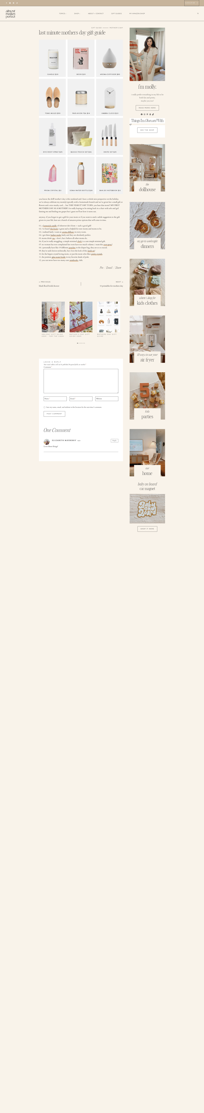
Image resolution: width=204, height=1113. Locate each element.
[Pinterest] (13, 3)
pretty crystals (96, 254)
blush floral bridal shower (49, 284)
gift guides (116, 13)
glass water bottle (58, 257)
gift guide (96, 28)
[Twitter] (17, 3)
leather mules (56, 235)
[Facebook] (6, 3)
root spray (108, 244)
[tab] (77, 343)
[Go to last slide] (45, 321)
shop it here (147, 529)
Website (99, 399)
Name (47, 399)
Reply (115, 441)
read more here (147, 108)
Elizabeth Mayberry (64, 440)
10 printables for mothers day (111, 284)
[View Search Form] (199, 13)
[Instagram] (10, 3)
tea (53, 238)
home (147, 473)
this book (54, 229)
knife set (91, 251)
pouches (72, 247)
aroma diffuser (68, 232)
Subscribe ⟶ (191, 3)
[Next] (116, 321)
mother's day (116, 28)
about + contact (96, 13)
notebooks (74, 260)
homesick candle (50, 225)
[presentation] (53, 317)
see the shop (147, 130)
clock (79, 241)
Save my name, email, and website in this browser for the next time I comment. (74, 407)
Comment (48, 367)
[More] (118, 267)
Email (73, 399)
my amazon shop (137, 13)
